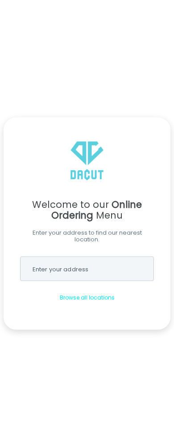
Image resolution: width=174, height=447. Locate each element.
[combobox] (87, 268)
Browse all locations (87, 298)
